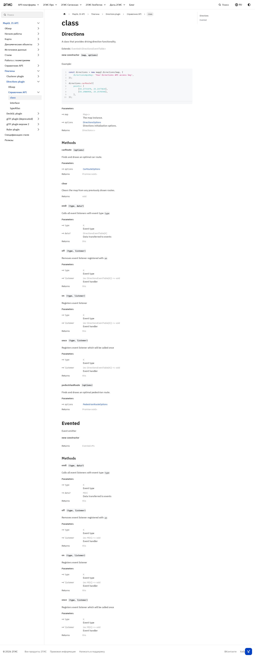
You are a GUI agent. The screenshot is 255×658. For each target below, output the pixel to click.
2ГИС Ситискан (69, 4)
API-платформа (27, 4)
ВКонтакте (230, 651)
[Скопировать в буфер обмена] (188, 72)
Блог (131, 4)
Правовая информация (63, 651)
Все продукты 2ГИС (35, 651)
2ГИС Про (48, 4)
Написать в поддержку (92, 651)
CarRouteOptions (91, 169)
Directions (204, 15)
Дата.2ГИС (116, 4)
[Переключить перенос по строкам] (183, 72)
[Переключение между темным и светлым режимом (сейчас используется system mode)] (249, 5)
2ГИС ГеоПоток (94, 4)
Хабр (243, 651)
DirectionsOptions (92, 122)
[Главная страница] (64, 14)
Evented (203, 20)
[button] (238, 5)
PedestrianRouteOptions (95, 404)
